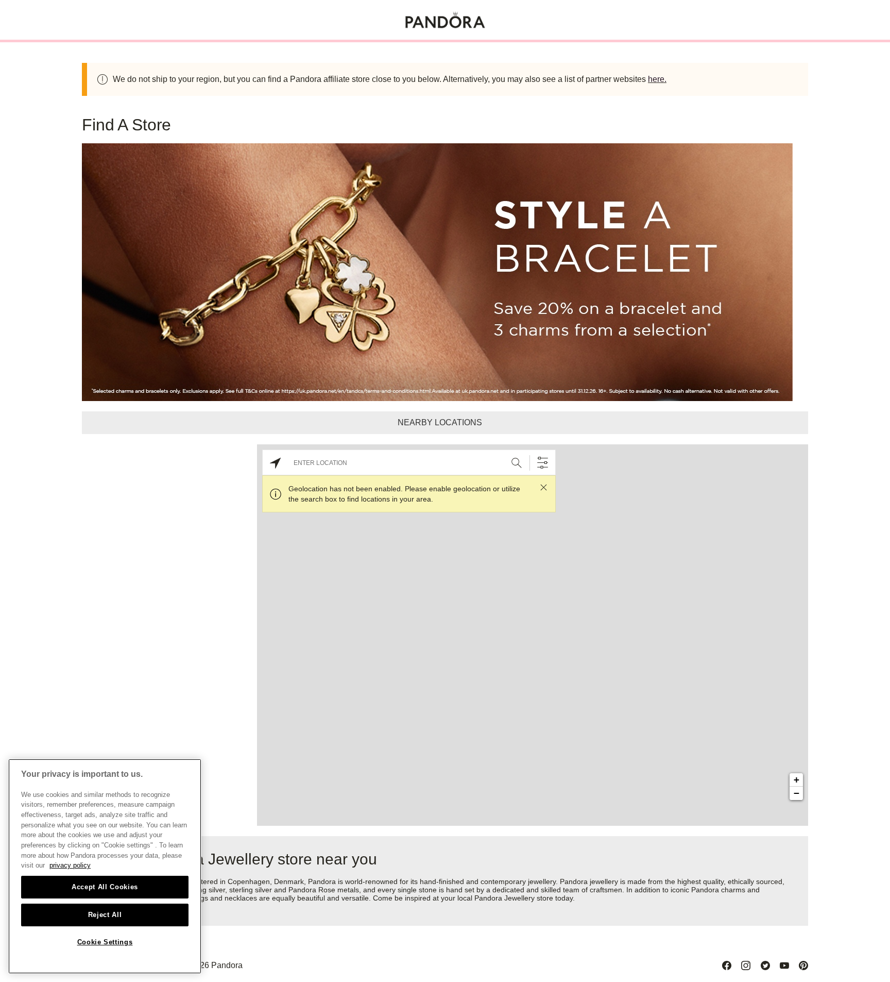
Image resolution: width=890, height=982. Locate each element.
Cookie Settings (105, 942)
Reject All (105, 915)
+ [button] (796, 779)
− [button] (796, 793)
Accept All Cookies (105, 887)
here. (657, 79)
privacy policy (70, 865)
